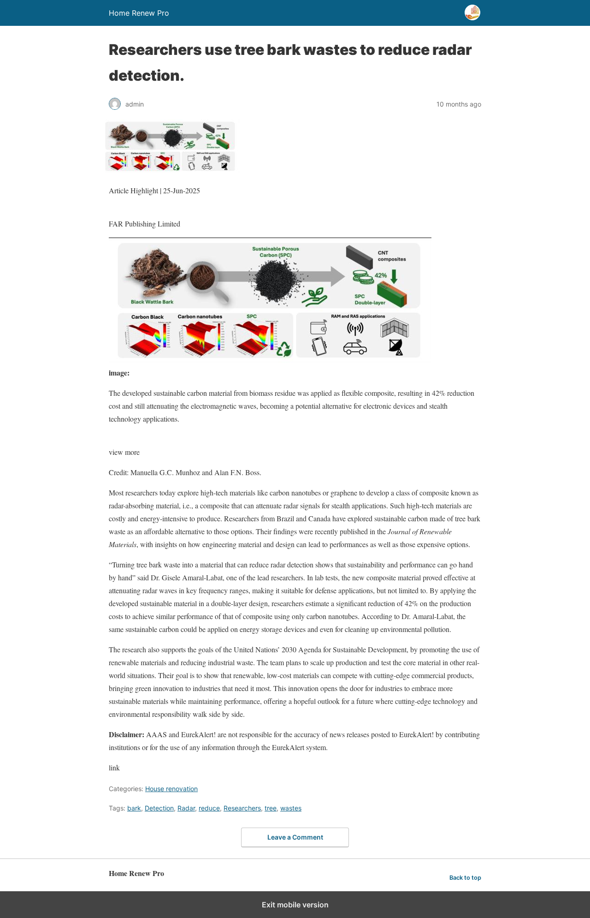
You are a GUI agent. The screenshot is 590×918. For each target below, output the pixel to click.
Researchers (242, 808)
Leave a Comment (295, 837)
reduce (209, 808)
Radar (186, 808)
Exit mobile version (295, 904)
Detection (159, 808)
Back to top (465, 877)
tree (271, 808)
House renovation (171, 789)
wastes (290, 808)
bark (134, 808)
